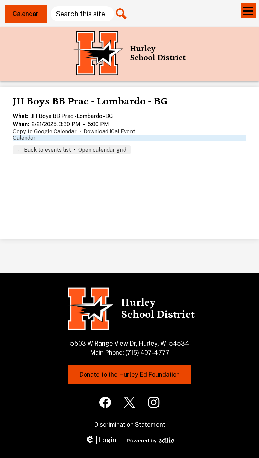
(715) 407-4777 (147, 352)
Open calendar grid (102, 150)
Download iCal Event (109, 131)
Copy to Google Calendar (45, 131)
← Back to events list (44, 150)
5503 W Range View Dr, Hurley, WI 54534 (129, 343)
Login (100, 440)
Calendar (24, 138)
